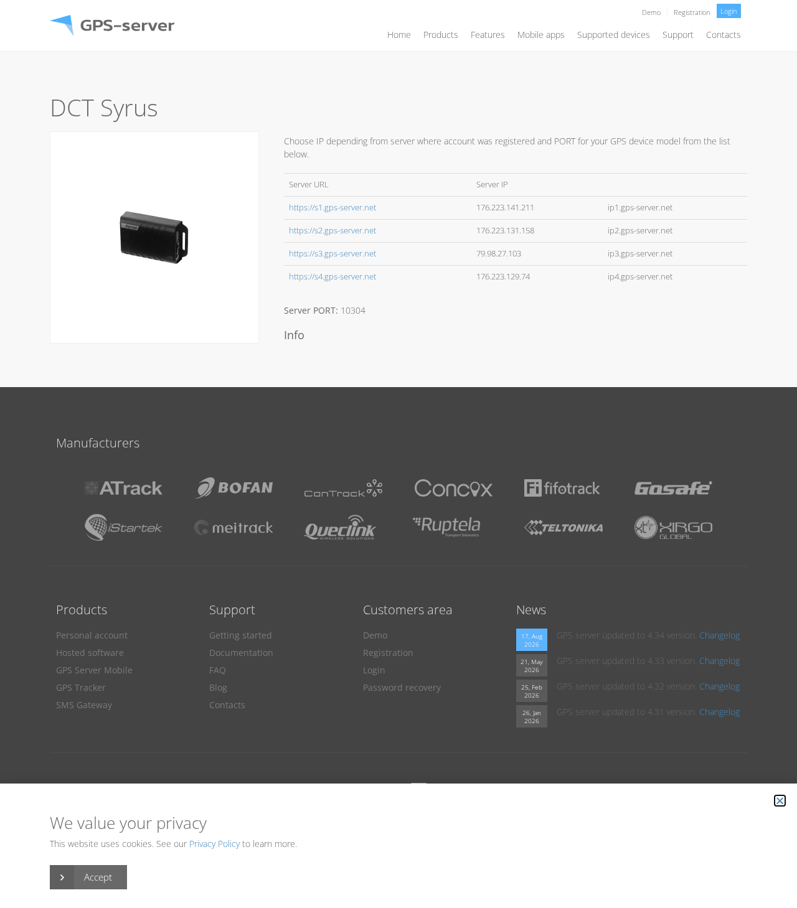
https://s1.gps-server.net (332, 207)
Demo (651, 12)
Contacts (723, 34)
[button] (780, 800)
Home (399, 34)
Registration (692, 12)
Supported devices (613, 34)
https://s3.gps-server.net (332, 253)
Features (488, 34)
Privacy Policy (214, 843)
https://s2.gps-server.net (332, 230)
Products (440, 34)
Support (678, 34)
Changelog (719, 635)
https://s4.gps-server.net (332, 276)
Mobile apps (541, 34)
